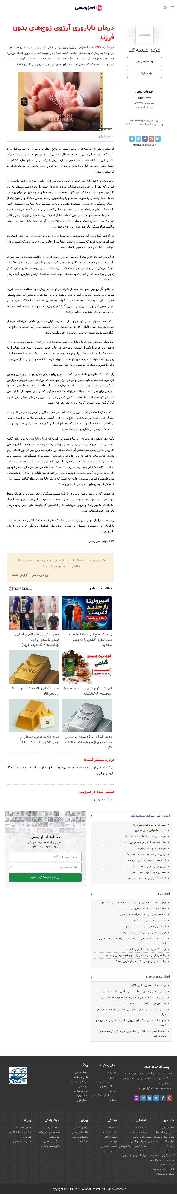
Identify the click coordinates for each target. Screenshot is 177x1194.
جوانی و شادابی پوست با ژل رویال (148, 873)
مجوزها (112, 1077)
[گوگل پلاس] (169, 1098)
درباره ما (111, 1072)
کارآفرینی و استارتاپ (164, 1132)
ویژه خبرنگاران (81, 1091)
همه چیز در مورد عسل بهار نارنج (149, 825)
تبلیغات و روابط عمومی (134, 1155)
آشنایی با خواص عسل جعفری (150, 831)
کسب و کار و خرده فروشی (161, 1155)
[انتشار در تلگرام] (132, 139)
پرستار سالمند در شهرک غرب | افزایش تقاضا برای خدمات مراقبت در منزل (131, 1012)
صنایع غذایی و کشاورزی (162, 1160)
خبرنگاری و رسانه (79, 1082)
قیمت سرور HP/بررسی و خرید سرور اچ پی (144, 927)
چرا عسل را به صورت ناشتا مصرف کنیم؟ (145, 837)
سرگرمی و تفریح (51, 1141)
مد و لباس (54, 1137)
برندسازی (83, 1086)
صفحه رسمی (143, 62)
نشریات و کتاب (109, 1132)
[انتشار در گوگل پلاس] (151, 139)
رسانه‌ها (113, 1128)
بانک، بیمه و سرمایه (164, 1169)
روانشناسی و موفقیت (49, 1132)
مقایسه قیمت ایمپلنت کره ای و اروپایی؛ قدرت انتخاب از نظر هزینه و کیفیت (131, 1022)
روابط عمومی (81, 1072)
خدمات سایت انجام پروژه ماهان (150, 921)
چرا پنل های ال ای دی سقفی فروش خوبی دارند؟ (141, 961)
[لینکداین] (149, 1098)
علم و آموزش (139, 1128)
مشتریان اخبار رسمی (105, 1082)
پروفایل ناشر (40, 575)
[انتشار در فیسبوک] (145, 139)
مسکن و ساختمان (165, 1174)
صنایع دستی (110, 1151)
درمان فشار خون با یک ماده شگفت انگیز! (145, 855)
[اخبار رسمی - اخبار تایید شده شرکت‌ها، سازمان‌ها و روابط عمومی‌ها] (89, 8)
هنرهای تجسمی (109, 1146)
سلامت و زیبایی (52, 1128)
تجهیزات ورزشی (80, 1137)
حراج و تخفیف (23, 1128)
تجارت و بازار (168, 1128)
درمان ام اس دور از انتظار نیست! (149, 867)
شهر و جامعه (139, 1137)
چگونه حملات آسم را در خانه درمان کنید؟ (145, 843)
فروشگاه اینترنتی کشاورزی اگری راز (148, 909)
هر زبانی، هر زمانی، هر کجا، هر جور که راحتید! (142, 933)
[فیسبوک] (163, 1098)
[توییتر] (156, 1098)
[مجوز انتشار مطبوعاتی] (18, 1076)
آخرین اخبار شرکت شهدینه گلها (150, 816)
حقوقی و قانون (138, 1141)
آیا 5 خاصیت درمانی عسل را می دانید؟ (146, 861)
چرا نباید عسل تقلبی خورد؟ (152, 849)
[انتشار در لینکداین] (158, 139)
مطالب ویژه (82, 1096)
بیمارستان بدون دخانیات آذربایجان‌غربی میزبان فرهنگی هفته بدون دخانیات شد (132, 1033)
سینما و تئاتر (110, 1137)
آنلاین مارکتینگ (80, 1077)
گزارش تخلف (20, 575)
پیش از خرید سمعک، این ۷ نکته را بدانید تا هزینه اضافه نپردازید (132, 998)
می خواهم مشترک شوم (45, 877)
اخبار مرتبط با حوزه (158, 976)
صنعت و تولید (167, 1151)
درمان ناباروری (42, 262)
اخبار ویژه (164, 893)
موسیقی (113, 1141)
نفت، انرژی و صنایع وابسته (160, 1137)
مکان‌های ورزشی (80, 1132)
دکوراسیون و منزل (50, 1146)
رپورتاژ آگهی (82, 1100)
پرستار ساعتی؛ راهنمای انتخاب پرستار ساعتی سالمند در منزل (134, 992)
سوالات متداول (108, 1086)
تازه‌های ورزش (81, 1128)
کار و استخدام (167, 1165)
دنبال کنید (143, 73)
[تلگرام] (143, 1098)
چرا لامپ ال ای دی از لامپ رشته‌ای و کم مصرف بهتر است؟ (136, 955)
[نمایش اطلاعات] (144, 107)
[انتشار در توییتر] (138, 139)
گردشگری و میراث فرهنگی (132, 1146)
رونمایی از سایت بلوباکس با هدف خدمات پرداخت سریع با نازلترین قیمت (132, 941)
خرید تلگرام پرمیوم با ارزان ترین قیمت (146, 950)
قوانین (112, 1091)
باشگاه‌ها (83, 1141)
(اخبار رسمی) (67, 47)
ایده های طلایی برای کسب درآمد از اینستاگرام (143, 915)
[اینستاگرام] (136, 1098)
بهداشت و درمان (104, 799)
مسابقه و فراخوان (22, 1141)
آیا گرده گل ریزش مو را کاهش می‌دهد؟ (146, 879)
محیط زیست (139, 1151)
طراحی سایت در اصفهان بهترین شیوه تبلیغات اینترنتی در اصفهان (133, 903)
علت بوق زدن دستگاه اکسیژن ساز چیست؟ (144, 1004)
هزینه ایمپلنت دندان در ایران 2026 (148, 986)
